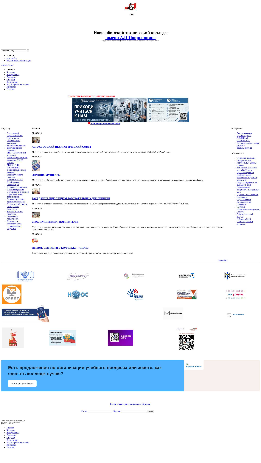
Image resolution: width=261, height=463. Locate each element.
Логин (73, 411)
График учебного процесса (15, 176)
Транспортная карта (16, 202)
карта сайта (12, 58)
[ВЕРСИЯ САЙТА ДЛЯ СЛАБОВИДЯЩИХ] (132, 15)
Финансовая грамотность (12, 217)
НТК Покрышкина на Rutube (94, 123)
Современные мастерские (13, 141)
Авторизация (7, 65)
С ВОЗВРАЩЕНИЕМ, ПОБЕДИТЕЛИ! (55, 221)
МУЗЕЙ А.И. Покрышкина (13, 166)
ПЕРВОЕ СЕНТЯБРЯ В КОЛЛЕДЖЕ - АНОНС (60, 247)
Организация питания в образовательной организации (18, 194)
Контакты (11, 87)
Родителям (11, 77)
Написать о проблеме (22, 383)
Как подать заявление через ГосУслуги (247, 169)
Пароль (116, 411)
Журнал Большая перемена (15, 212)
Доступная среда (244, 133)
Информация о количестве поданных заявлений (247, 177)
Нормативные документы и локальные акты (248, 189)
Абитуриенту (13, 74)
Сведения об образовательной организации (15, 135)
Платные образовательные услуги (248, 208)
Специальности (244, 160)
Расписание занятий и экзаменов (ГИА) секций (17, 160)
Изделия (10, 89)
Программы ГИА (15, 179)
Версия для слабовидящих (19, 60)
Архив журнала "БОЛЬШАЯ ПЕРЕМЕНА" (244, 138)
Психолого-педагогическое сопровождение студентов (14, 225)
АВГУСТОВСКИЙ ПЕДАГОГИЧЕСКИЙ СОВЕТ (61, 146)
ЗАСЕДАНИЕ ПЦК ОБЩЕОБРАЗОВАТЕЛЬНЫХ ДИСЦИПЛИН (71, 198)
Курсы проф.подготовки (18, 84)
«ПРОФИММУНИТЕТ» (46, 175)
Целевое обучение (15, 189)
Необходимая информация (13, 183)
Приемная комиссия (246, 158)
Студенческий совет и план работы (17, 205)
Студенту (11, 79)
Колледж (11, 72)
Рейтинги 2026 (244, 219)
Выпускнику (12, 82)
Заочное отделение (15, 199)
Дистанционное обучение (14, 149)
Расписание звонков (16, 145)
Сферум (240, 212)
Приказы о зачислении (247, 194)
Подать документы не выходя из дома (247, 183)
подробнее (223, 260)
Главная (10, 428)
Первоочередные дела (17, 187)
